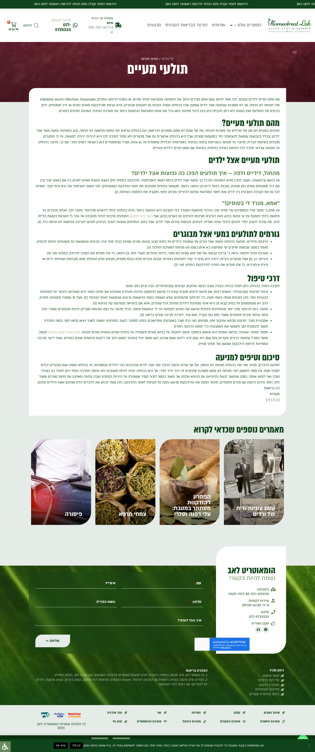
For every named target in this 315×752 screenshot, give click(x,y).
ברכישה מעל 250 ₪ (100, 29)
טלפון (196, 602)
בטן (142, 216)
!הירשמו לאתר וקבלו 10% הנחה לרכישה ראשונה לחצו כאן (62, 4)
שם (198, 583)
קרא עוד (61, 745)
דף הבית (168, 59)
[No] (310, 745)
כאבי (149, 216)
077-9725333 (63, 27)
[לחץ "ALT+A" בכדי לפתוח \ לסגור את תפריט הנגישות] (5, 746)
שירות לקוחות (61, 20)
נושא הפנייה (106, 602)
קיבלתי (76, 745)
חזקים (134, 216)
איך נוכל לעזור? (189, 620)
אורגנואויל (73, 332)
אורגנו (53, 332)
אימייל (110, 583)
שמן (61, 332)
